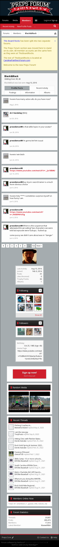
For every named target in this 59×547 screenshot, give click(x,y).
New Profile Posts (24, 26)
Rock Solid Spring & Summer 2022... (29, 445)
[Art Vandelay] (29, 307)
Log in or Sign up (50, 20)
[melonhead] (29, 332)
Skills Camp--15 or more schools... (28, 459)
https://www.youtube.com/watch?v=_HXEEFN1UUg (26, 213)
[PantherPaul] (21, 299)
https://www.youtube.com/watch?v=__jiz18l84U (32, 170)
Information (30, 92)
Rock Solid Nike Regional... (25, 485)
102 (33, 246)
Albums (47, 92)
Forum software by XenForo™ (13, 542)
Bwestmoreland (21, 427)
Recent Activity (42, 88)
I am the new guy (21, 432)
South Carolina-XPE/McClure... (26, 465)
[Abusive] (21, 307)
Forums (5, 20)
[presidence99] (29, 299)
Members (26, 20)
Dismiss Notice (55, 41)
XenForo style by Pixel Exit (36, 542)
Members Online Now (23, 498)
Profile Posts (17, 88)
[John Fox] (38, 299)
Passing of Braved (22, 452)
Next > (39, 246)
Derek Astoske (20, 441)
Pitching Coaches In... (23, 425)
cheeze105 (19, 454)
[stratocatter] (21, 332)
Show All (38, 315)
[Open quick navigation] (55, 33)
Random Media (20, 387)
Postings (12, 92)
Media (15, 20)
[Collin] (38, 307)
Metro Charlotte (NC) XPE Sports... (28, 472)
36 (41, 279)
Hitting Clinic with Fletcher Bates (27, 439)
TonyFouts (19, 434)
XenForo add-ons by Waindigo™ (25, 545)
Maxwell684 (46, 525)
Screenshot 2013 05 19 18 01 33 (21, 409)
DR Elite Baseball (21, 461)
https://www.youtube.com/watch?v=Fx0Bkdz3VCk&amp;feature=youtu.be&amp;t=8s (30, 355)
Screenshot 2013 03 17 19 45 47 (42, 409)
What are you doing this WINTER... (28, 479)
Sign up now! (29, 374)
